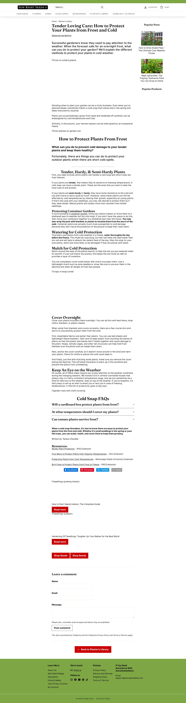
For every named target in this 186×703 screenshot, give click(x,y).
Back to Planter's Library (94, 649)
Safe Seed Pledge (56, 673)
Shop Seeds (60, 555)
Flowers (37, 14)
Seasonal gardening (61, 35)
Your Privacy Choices (57, 684)
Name (55, 581)
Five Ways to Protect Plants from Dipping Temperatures (79, 454)
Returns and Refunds (103, 673)
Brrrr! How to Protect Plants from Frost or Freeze (75, 464)
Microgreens (79, 14)
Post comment (62, 628)
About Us (52, 670)
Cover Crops (62, 14)
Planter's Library (99, 14)
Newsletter (53, 677)
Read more (60, 509)
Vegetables (22, 14)
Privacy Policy (103, 635)
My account (53, 687)
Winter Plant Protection (63, 449)
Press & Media (54, 680)
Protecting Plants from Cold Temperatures (72, 459)
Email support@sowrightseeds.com (129, 676)
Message (56, 604)
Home (54, 21)
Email (54, 593)
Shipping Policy (100, 677)
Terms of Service (120, 635)
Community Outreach (124, 14)
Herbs (48, 14)
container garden (79, 214)
